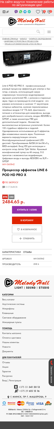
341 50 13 (29, 387)
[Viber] (16, 12)
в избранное (29, 229)
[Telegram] (25, 12)
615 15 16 (29, 391)
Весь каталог (8, 299)
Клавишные (8, 313)
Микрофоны (8, 308)
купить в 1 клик (27, 209)
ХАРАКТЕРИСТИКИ (11, 252)
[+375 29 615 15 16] (8, 11)
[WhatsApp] (20, 12)
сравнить (28, 238)
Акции (5, 366)
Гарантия (6, 371)
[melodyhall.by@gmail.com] (29, 12)
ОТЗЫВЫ (27, 252)
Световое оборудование (14, 317)
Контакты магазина (11, 333)
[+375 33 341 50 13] (4, 11)
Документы (7, 351)
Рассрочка (7, 375)
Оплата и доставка (11, 337)
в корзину (27, 220)
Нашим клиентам (10, 342)
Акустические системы (13, 304)
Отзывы (6, 362)
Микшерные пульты (11, 322)
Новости (6, 346)
